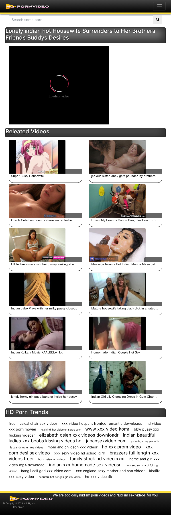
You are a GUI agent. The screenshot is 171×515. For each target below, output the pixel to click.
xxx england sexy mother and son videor (110, 471)
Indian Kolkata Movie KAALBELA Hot (37, 352)
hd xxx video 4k (98, 476)
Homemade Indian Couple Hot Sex (115, 352)
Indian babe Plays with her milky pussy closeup (44, 308)
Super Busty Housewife (27, 176)
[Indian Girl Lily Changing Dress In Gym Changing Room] (125, 377)
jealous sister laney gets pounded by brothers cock (127, 176)
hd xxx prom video (121, 447)
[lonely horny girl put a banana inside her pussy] (45, 377)
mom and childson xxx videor (73, 447)
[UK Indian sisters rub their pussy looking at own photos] (45, 245)
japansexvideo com (106, 441)
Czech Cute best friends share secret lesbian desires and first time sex (60, 220)
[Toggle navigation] (159, 6)
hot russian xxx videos (51, 459)
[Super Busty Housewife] (45, 157)
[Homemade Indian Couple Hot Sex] (125, 333)
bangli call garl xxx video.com (46, 471)
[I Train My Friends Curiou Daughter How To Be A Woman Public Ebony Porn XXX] (125, 201)
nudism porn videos (94, 495)
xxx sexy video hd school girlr (79, 453)
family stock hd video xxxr (97, 458)
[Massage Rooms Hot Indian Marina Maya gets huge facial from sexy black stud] (125, 245)
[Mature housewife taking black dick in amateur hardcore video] (125, 289)
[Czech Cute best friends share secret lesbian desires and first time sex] (45, 201)
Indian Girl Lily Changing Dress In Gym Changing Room (130, 396)
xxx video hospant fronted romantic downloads (102, 423)
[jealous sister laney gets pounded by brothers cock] (125, 157)
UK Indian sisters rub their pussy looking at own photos (49, 264)
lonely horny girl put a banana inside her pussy (44, 396)
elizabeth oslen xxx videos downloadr (78, 435)
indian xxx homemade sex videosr (84, 464)
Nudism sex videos (131, 495)
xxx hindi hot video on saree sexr (61, 429)
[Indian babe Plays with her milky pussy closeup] (45, 289)
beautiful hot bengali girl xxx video (60, 477)
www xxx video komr (107, 429)
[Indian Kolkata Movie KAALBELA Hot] (45, 333)
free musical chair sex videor (33, 423)
